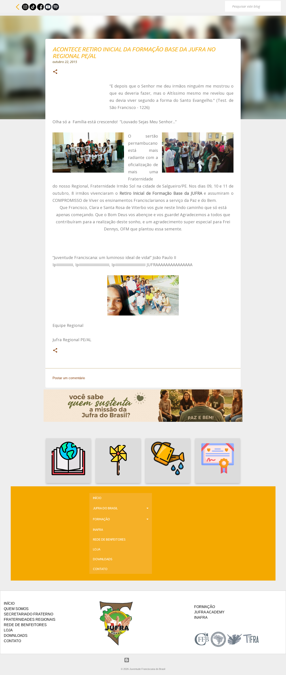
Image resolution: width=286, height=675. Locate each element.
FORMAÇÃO (101, 519)
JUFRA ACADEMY (209, 612)
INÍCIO (97, 498)
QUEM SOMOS (16, 609)
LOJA (96, 549)
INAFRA (98, 529)
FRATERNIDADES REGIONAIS (29, 619)
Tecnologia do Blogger (145, 660)
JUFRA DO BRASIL (105, 508)
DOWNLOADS (102, 559)
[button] (55, 72)
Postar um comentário (69, 378)
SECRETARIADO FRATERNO (28, 614)
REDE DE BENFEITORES (109, 539)
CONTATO (100, 569)
